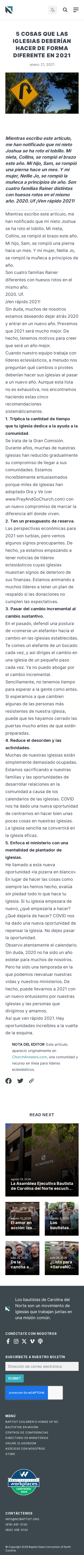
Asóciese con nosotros (25, 1448)
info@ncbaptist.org (22, 1519)
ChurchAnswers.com (29, 1057)
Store (10, 1454)
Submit (14, 1378)
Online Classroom (20, 1443)
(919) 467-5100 (16, 1524)
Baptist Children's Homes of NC (31, 1421)
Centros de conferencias (26, 1432)
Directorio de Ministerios (26, 1438)
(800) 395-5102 (16, 1530)
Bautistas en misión (21, 1427)
